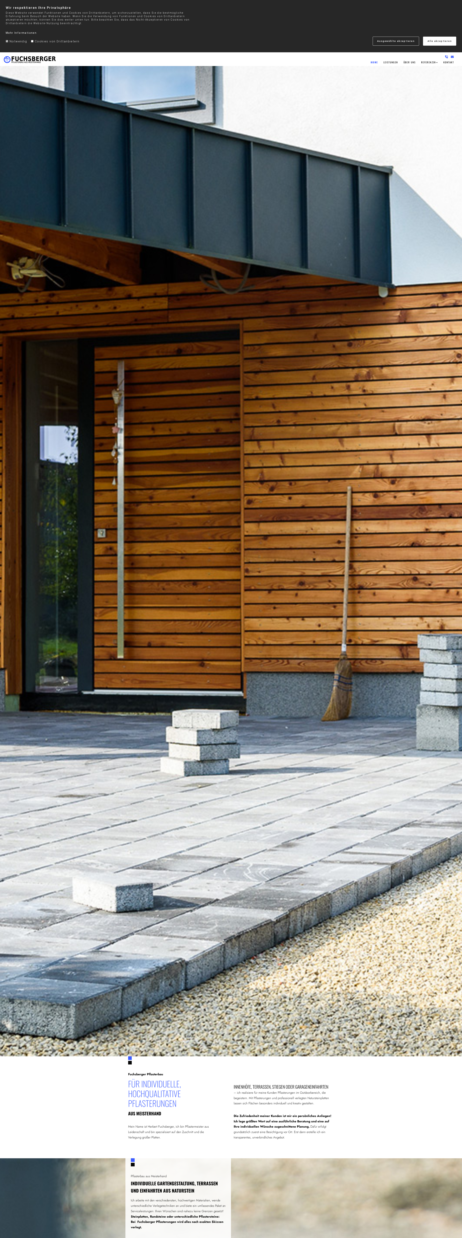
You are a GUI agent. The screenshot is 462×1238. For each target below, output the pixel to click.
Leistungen (390, 62)
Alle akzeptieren (440, 41)
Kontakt (448, 62)
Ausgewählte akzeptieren (396, 41)
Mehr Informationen (21, 32)
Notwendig (18, 41)
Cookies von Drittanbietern (57, 41)
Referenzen (428, 62)
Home (374, 62)
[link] (430, 62)
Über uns (410, 62)
